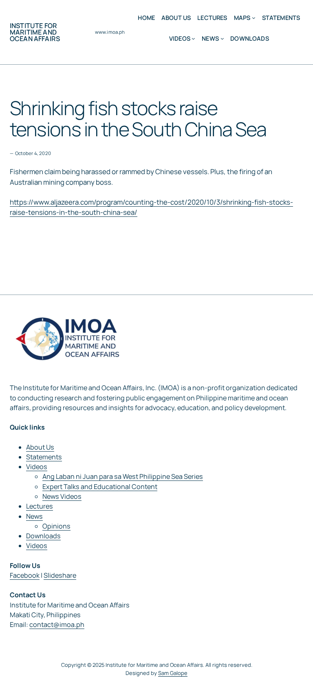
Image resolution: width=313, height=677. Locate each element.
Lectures (39, 506)
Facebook (25, 575)
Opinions (56, 526)
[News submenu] (222, 38)
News (34, 516)
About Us (40, 447)
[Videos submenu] (193, 38)
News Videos (62, 496)
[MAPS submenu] (254, 18)
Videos (36, 466)
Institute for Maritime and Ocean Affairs (35, 32)
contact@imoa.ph (56, 624)
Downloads (43, 535)
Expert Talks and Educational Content (99, 486)
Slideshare (60, 575)
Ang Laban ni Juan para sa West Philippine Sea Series (122, 476)
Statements (44, 456)
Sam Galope (172, 673)
